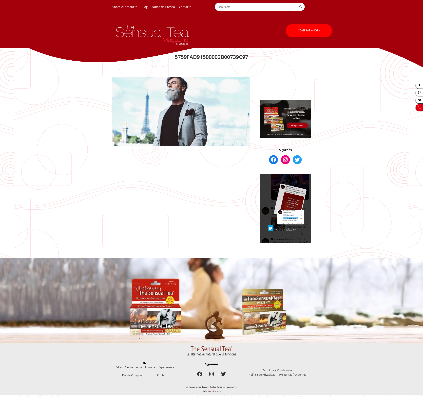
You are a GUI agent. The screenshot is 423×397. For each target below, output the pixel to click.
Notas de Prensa (163, 7)
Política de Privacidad (262, 374)
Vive (119, 367)
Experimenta (166, 367)
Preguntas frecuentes (292, 374)
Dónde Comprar (132, 375)
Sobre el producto (124, 7)
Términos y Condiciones (277, 370)
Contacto (185, 7)
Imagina (150, 367)
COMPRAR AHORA (309, 30)
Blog (144, 7)
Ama (139, 367)
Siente (129, 367)
